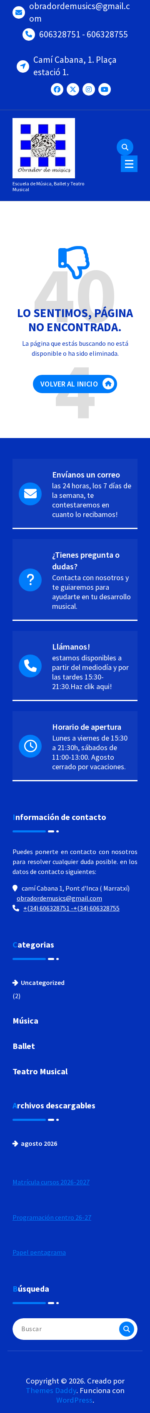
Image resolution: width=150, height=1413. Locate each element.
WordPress (74, 1400)
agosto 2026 (39, 1143)
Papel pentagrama (39, 1252)
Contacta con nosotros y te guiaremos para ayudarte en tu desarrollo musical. (91, 592)
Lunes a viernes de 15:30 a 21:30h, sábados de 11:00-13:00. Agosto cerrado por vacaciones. (90, 752)
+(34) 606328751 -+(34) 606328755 (71, 908)
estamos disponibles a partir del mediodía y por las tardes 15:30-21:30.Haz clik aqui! (90, 672)
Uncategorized (43, 982)
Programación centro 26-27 (51, 1217)
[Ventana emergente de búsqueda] (125, 147)
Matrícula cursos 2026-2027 (51, 1182)
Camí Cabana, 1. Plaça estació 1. (75, 66)
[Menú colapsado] (129, 163)
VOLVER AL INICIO (69, 384)
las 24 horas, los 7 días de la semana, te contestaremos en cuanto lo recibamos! (91, 500)
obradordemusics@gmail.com (79, 12)
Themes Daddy (51, 1390)
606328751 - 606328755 (83, 34)
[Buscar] (126, 1329)
